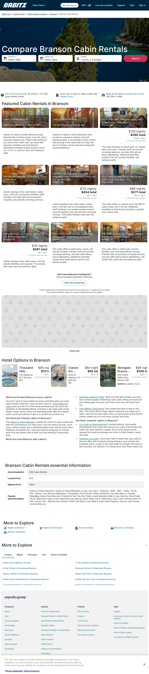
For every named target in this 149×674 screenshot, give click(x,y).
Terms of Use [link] (82, 621)
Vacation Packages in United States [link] (55, 630)
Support (121, 5)
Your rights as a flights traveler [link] (126, 637)
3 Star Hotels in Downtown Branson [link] (92, 562)
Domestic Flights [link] (48, 625)
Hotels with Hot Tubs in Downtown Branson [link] (95, 579)
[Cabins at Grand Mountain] (74, 135)
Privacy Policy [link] (83, 611)
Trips (132, 5)
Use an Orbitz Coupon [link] (123, 632)
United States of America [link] (37, 14)
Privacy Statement (14, 671)
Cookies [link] (80, 616)
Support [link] (117, 611)
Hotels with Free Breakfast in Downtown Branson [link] (26, 579)
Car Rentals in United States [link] (52, 621)
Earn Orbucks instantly (16, 94)
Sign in (142, 5)
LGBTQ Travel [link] (47, 644)
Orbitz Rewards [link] (11, 644)
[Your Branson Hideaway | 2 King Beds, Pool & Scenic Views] (25, 192)
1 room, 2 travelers (91, 59)
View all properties (74, 282)
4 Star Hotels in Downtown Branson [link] (19, 568)
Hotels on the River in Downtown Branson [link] (94, 585)
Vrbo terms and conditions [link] (88, 625)
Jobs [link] (7, 616)
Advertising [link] (9, 649)
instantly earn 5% (133, 94)
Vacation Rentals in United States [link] (54, 616)
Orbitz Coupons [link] (47, 639)
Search (135, 58)
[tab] (8, 554)
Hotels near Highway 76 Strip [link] (17, 562)
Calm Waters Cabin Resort (91, 408)
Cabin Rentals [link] (19, 14)
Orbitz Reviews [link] (47, 635)
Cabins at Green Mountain (22, 422)
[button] (74, 545)
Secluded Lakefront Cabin (91, 397)
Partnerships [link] (10, 625)
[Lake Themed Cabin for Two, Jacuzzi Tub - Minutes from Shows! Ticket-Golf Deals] (74, 246)
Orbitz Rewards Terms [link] (86, 630)
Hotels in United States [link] (50, 611)
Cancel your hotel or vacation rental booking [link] (128, 617)
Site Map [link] (8, 639)
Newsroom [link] (9, 630)
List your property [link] (12, 621)
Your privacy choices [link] (85, 635)
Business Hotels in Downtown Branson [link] (93, 568)
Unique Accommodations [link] (51, 649)
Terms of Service (31, 671)
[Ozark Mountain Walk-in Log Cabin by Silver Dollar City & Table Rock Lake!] (123, 192)
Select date (14, 59)
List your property (104, 5)
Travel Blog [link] (45, 653)
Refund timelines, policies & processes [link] (129, 628)
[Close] (144, 664)
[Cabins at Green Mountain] (25, 135)
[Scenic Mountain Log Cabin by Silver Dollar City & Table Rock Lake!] (25, 246)
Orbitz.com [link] (6, 14)
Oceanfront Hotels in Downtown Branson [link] (22, 585)
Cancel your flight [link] (121, 623)
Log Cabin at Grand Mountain (93, 424)
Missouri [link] (53, 14)
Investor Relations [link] (12, 635)
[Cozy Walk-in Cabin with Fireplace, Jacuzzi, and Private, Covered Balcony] (123, 246)
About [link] (7, 611)
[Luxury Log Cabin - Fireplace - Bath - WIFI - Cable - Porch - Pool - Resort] (123, 135)
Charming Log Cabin (89, 438)
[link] (21, 528)
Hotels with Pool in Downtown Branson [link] (93, 573)
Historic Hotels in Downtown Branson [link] (20, 573)
